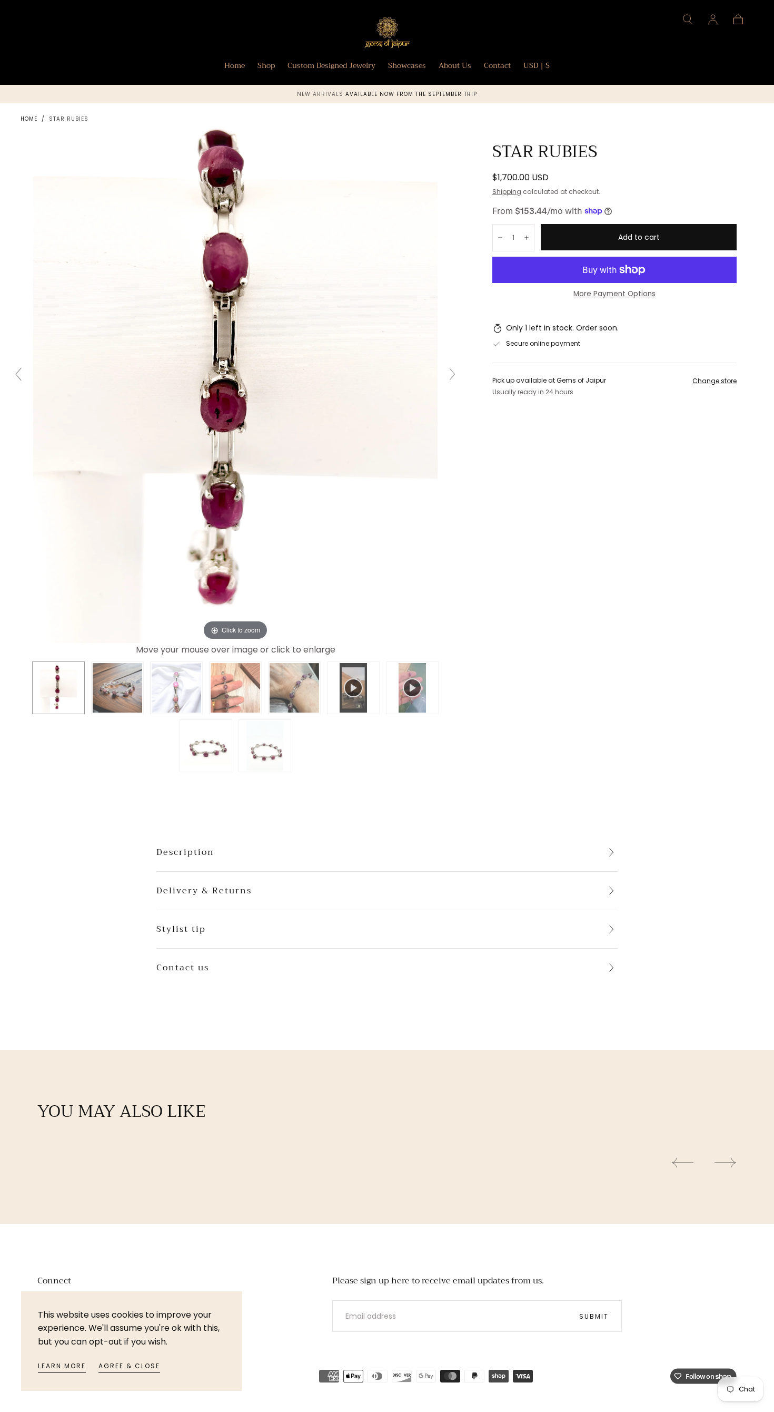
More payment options (614, 294)
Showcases (407, 66)
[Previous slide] (18, 374)
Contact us (182, 967)
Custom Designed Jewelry (331, 66)
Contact (497, 66)
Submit (594, 1316)
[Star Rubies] (58, 687)
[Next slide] (452, 374)
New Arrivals (321, 94)
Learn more (62, 1365)
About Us (455, 66)
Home (234, 66)
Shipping (506, 191)
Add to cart (639, 237)
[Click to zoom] (235, 372)
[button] (687, 19)
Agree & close (129, 1365)
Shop (266, 66)
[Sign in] (713, 19)
